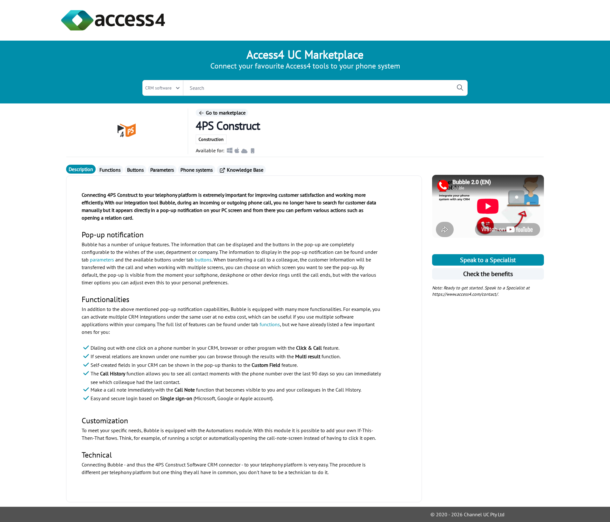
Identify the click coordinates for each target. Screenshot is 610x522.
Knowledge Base (244, 170)
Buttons (135, 170)
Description (81, 169)
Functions (110, 170)
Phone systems (196, 170)
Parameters (162, 170)
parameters (102, 259)
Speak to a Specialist (488, 260)
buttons (203, 259)
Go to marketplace (225, 112)
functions (270, 324)
